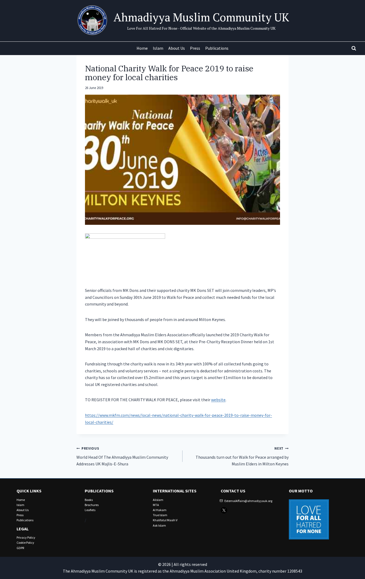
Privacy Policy (26, 537)
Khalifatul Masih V (165, 520)
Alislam (158, 500)
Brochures (92, 505)
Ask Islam (159, 525)
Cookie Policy (25, 543)
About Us (176, 48)
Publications (216, 48)
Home (142, 48)
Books (89, 500)
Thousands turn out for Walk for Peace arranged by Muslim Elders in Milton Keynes (242, 456)
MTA (156, 505)
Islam (158, 48)
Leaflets (90, 510)
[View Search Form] (354, 48)
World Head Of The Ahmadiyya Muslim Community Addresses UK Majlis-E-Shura (122, 456)
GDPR (20, 548)
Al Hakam (159, 510)
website (218, 399)
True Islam (160, 515)
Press (195, 48)
